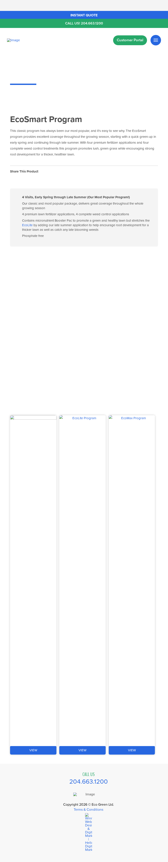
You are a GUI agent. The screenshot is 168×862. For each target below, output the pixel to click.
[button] (84, 15)
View (33, 750)
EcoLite (27, 225)
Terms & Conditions (88, 809)
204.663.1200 (88, 781)
